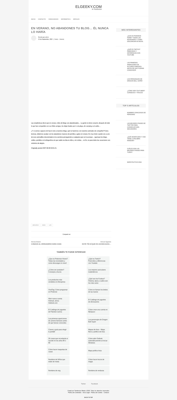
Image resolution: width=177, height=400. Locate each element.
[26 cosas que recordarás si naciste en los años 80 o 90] (40, 340)
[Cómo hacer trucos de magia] (80, 360)
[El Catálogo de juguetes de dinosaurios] (80, 300)
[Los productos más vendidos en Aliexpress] (40, 281)
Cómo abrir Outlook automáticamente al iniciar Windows (97, 341)
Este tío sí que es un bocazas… (96, 244)
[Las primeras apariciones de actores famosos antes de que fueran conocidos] (40, 320)
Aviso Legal (86, 392)
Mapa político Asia (95, 351)
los (50, 225)
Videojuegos (53, 19)
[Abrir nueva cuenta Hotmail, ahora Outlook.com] (40, 300)
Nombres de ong (54, 370)
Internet (62, 39)
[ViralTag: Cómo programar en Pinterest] (40, 291)
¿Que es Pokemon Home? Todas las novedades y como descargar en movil (58, 261)
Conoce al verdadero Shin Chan (46, 244)
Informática (66, 19)
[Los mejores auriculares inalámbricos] (80, 271)
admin (47, 37)
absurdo (35, 225)
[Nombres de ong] (40, 370)
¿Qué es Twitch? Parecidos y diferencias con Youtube (96, 261)
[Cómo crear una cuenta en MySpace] (80, 310)
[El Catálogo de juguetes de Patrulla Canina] (40, 310)
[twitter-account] (140, 19)
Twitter (83, 384)
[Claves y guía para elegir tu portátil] (40, 330)
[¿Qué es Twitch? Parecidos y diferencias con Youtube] (80, 261)
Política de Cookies (96, 392)
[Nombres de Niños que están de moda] (40, 360)
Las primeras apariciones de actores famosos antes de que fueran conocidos (57, 321)
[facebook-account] (145, 19)
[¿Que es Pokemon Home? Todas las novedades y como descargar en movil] (40, 261)
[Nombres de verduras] (80, 370)
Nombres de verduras (96, 370)
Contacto (42, 19)
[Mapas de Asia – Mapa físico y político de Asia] (80, 330)
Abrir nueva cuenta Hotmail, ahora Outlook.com (55, 301)
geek (43, 225)
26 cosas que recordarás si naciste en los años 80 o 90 (58, 341)
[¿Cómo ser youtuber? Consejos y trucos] (40, 271)
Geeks (56, 39)
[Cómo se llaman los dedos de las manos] (80, 291)
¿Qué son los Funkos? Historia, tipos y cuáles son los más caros (98, 281)
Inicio (33, 19)
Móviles (76, 19)
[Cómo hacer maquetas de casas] (40, 350)
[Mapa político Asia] (80, 350)
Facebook (94, 384)
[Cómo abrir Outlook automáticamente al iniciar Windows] (80, 340)
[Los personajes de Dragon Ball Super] (80, 320)
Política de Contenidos (74, 392)
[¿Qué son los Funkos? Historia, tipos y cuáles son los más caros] (80, 281)
